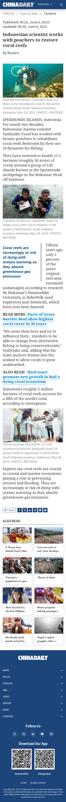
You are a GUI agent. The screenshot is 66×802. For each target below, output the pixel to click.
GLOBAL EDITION (38, 782)
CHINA (24, 782)
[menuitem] (43, 4)
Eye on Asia (29, 13)
